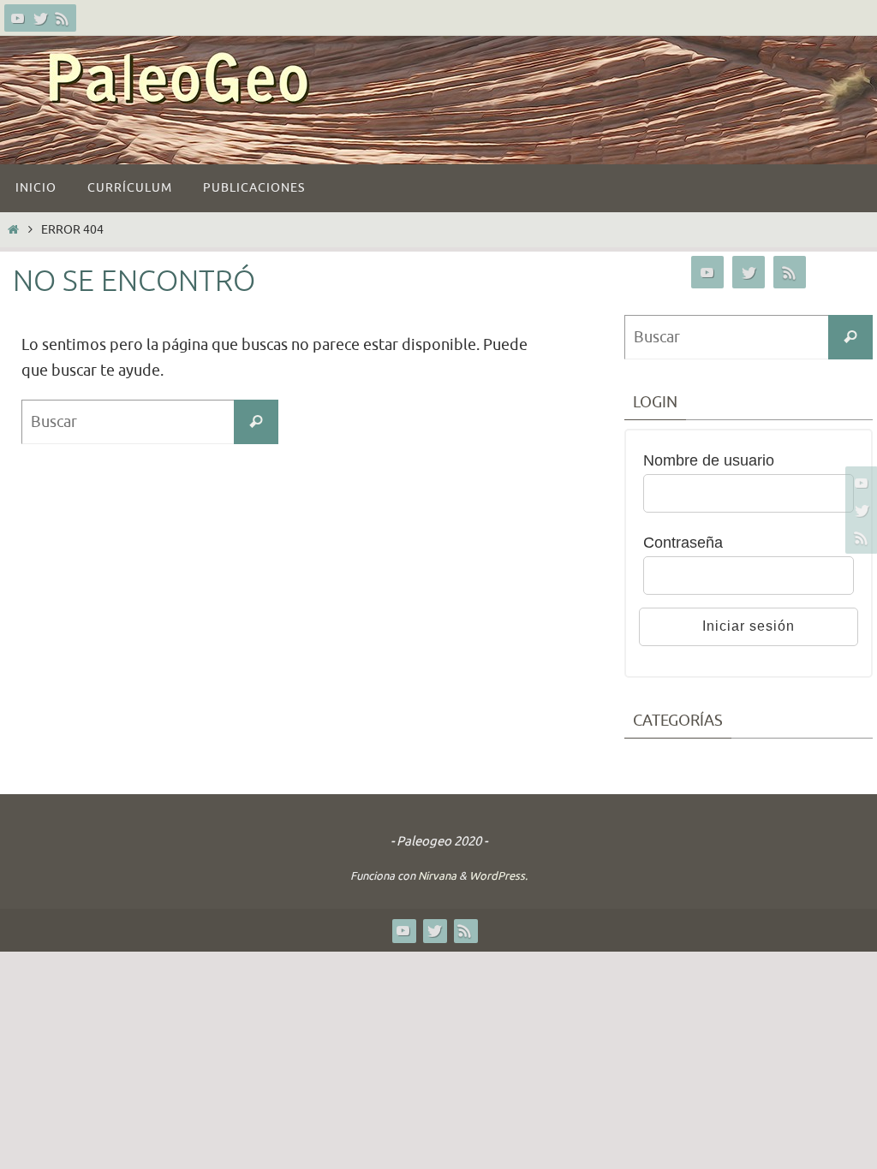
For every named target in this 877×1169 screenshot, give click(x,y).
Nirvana (437, 876)
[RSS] (62, 18)
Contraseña (683, 542)
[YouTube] (18, 18)
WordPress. (498, 876)
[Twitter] (40, 18)
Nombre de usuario (708, 460)
